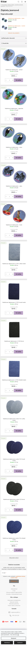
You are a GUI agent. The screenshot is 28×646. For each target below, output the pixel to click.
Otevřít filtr (6, 43)
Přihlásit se (14, 581)
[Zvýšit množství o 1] (13, 80)
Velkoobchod (14, 589)
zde (18, 635)
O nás (14, 590)
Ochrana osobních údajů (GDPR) (14, 592)
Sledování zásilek (14, 602)
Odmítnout (7, 642)
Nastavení (13, 638)
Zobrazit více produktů (13, 33)
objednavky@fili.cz (15, 612)
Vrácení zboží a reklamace (14, 605)
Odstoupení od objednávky (14, 600)
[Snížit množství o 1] (6, 80)
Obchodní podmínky (14, 603)
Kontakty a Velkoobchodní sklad (14, 594)
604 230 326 (15, 615)
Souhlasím (20, 642)
